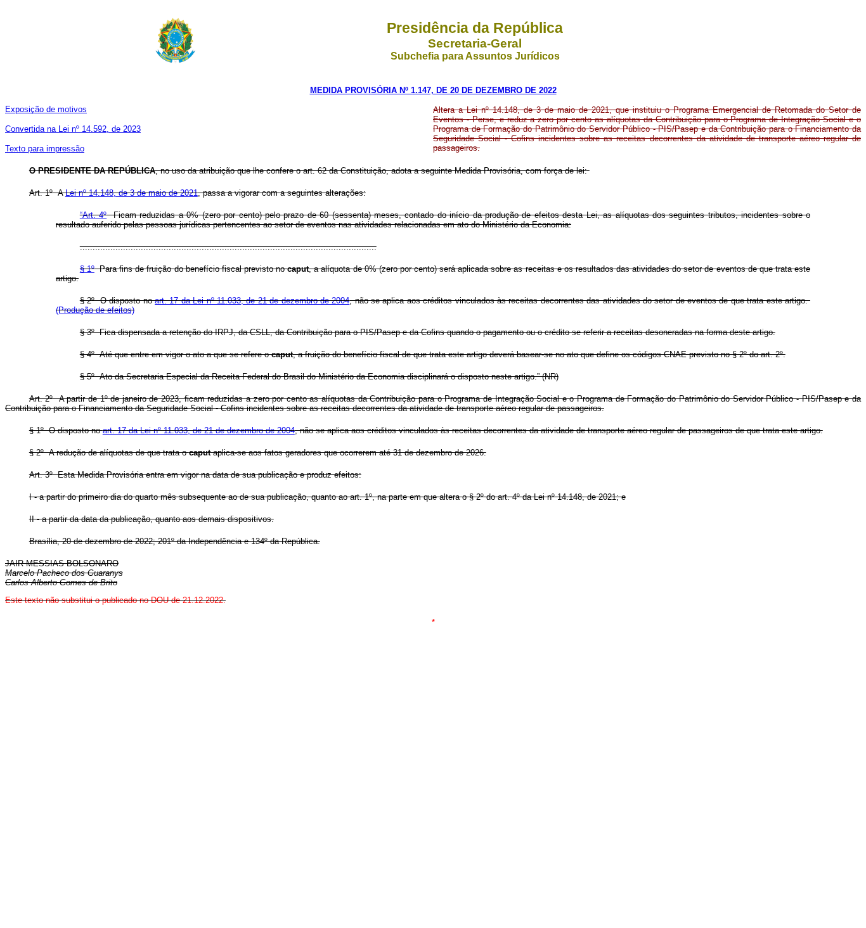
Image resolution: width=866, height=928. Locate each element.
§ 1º (87, 269)
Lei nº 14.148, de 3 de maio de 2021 (131, 193)
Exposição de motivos (46, 109)
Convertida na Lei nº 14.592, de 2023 (73, 129)
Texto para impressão (44, 148)
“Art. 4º (93, 215)
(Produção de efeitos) (95, 310)
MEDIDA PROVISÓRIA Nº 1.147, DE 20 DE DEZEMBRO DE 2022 (433, 90)
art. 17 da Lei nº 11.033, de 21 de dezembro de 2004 (252, 300)
